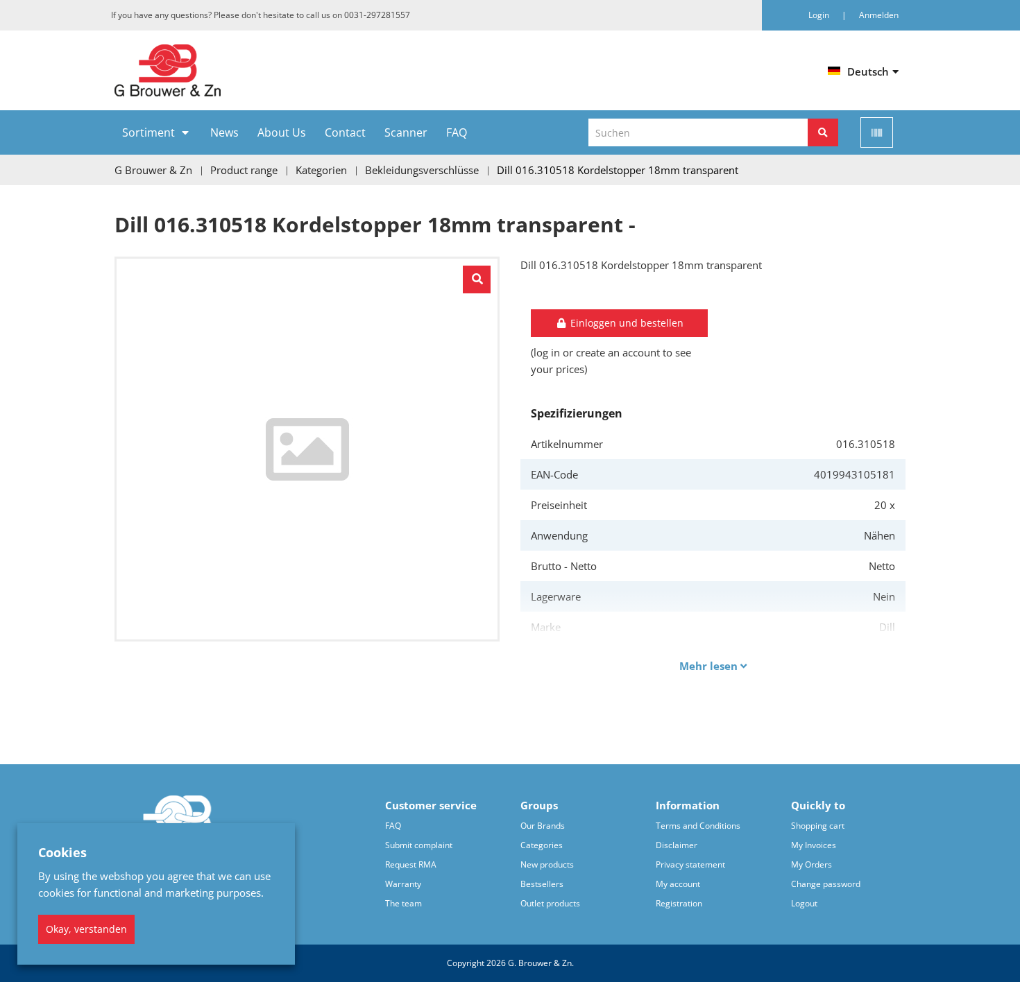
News (224, 132)
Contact (345, 132)
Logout (804, 903)
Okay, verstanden (86, 929)
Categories (541, 845)
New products (547, 864)
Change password (825, 884)
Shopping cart (817, 826)
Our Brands (542, 826)
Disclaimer (676, 845)
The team (403, 903)
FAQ (456, 132)
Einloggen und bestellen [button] (625, 322)
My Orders (811, 864)
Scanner (405, 132)
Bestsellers (541, 884)
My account (678, 884)
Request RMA (410, 864)
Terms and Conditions (698, 826)
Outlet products (550, 903)
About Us (281, 132)
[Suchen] (823, 132)
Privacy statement (690, 864)
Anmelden (879, 15)
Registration (679, 903)
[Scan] (876, 132)
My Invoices (813, 845)
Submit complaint (418, 845)
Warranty (403, 884)
